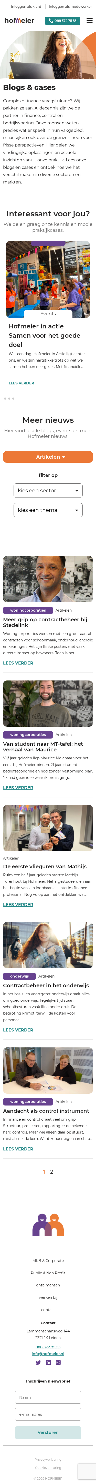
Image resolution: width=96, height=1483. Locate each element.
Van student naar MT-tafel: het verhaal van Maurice (43, 747)
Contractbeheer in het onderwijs (46, 985)
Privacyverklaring (48, 1459)
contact (48, 1309)
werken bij (48, 1297)
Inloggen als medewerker (70, 6)
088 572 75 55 (48, 1347)
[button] (5, 399)
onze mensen (48, 1285)
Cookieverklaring (48, 1467)
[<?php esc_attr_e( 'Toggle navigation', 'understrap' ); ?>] (48, 1246)
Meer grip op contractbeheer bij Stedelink (45, 622)
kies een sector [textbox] (37, 490)
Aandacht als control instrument (46, 1111)
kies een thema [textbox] (37, 510)
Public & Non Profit (48, 1272)
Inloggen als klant (26, 6)
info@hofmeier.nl (48, 1353)
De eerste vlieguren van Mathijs (45, 866)
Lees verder (21, 383)
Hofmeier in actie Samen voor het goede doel (44, 335)
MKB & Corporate (48, 1260)
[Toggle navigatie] (89, 21)
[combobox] (48, 487)
